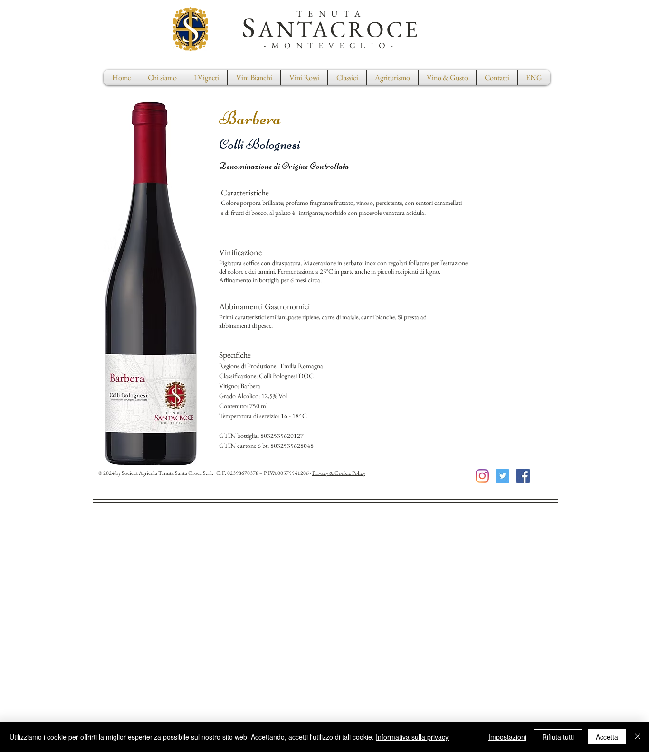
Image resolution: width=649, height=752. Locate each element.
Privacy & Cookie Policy (338, 473)
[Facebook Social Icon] (523, 476)
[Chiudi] (637, 736)
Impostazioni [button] (507, 737)
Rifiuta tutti (558, 737)
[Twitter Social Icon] (502, 476)
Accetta (607, 737)
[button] (347, 77)
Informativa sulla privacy (412, 737)
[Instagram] (482, 476)
